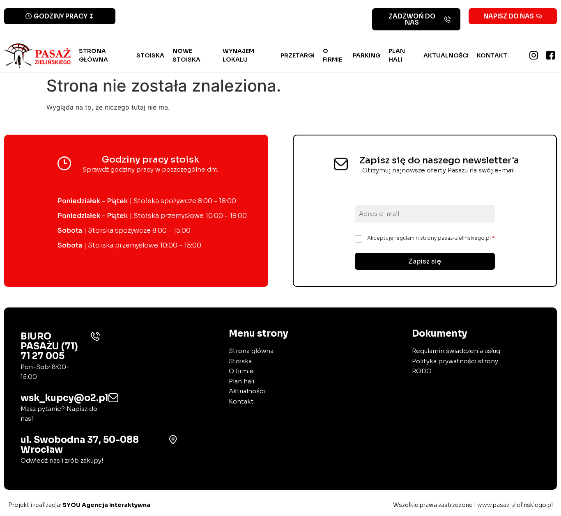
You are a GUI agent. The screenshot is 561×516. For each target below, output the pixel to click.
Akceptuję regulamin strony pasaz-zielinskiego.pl (431, 238)
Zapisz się (424, 261)
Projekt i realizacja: (79, 505)
